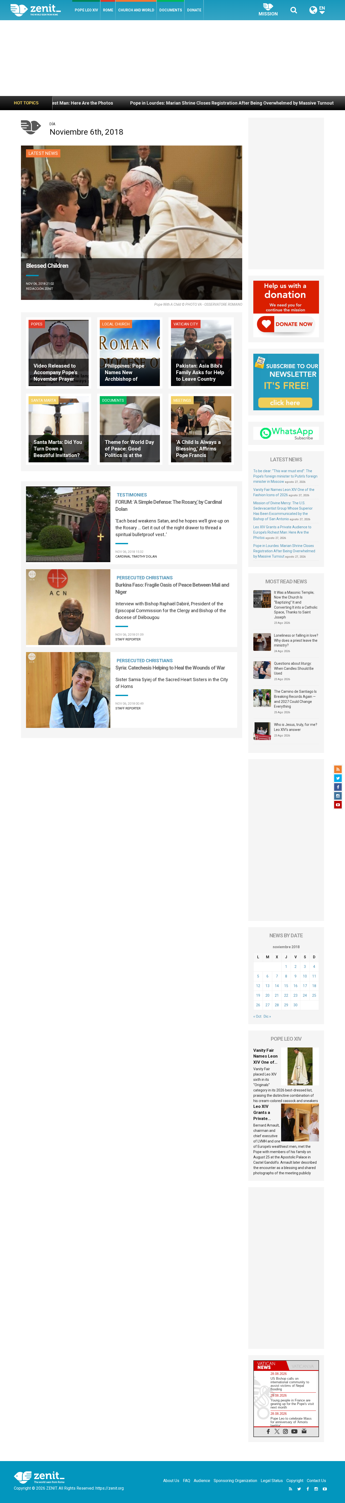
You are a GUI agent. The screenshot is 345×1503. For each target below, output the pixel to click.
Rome (108, 10)
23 (295, 995)
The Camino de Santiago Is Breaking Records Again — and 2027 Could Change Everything (295, 698)
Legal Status (272, 1480)
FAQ (186, 1480)
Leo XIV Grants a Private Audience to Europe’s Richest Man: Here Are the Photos (282, 532)
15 (286, 986)
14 (277, 986)
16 (295, 986)
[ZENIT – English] (41, 10)
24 (305, 995)
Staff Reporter (128, 639)
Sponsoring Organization (235, 1480)
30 (295, 1005)
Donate (194, 10)
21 (277, 995)
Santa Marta (43, 400)
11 (314, 976)
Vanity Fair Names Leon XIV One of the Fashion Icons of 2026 (267, 1062)
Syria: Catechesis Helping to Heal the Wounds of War (170, 668)
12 (258, 986)
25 (314, 995)
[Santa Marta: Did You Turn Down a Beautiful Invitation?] (59, 429)
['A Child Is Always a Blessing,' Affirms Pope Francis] (201, 429)
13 (267, 986)
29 (286, 1005)
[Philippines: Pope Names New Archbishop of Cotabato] (130, 352)
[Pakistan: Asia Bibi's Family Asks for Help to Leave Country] (201, 352)
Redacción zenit (39, 289)
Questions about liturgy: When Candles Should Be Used (294, 668)
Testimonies (132, 494)
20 (267, 995)
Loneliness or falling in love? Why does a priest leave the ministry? (296, 640)
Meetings (182, 400)
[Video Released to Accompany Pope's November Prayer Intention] (59, 352)
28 (277, 1005)
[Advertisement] (172, 58)
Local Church (116, 324)
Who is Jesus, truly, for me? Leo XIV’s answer (295, 727)
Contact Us (316, 1480)
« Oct (257, 1016)
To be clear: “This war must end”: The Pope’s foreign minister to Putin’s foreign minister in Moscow (285, 476)
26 (258, 1005)
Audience (202, 1480)
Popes (36, 324)
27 (267, 1005)
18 (314, 986)
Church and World (136, 10)
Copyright (294, 1480)
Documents (170, 10)
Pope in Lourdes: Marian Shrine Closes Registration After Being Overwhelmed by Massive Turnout (139, 103)
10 (305, 976)
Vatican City (186, 324)
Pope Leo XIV (86, 10)
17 (305, 986)
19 (258, 995)
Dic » (267, 1016)
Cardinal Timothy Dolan (136, 556)
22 (286, 995)
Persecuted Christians (145, 577)
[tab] (270, 1365)
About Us (171, 1480)
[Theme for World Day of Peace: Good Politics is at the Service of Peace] (130, 429)
